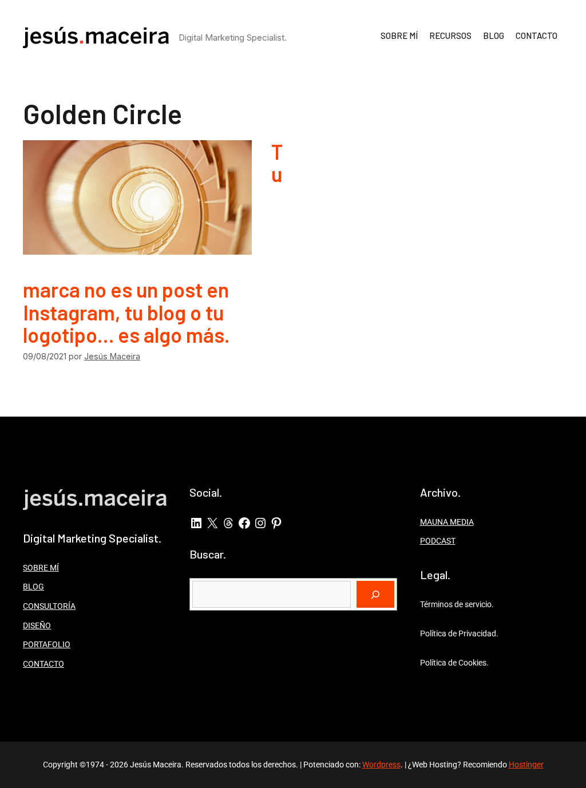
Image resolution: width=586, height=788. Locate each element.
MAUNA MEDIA (447, 521)
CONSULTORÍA (49, 606)
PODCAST (438, 540)
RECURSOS (450, 35)
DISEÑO (37, 625)
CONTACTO (536, 35)
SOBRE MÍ (399, 35)
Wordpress (381, 764)
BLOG (493, 35)
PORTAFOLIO (46, 644)
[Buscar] (375, 594)
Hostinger (526, 764)
